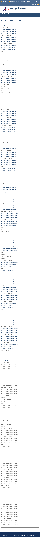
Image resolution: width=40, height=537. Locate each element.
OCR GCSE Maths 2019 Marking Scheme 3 (9, 274)
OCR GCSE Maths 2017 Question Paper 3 (9, 172)
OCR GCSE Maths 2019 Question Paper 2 (9, 105)
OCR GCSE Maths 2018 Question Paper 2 (9, 138)
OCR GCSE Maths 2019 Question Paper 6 (9, 99)
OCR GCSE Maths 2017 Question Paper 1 (9, 168)
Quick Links (34, 4)
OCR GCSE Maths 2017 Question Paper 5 (9, 162)
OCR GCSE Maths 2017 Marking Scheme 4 (9, 328)
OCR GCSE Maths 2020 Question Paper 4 (9, 70)
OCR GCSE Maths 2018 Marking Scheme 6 (9, 299)
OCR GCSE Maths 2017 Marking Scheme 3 (9, 340)
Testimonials (10, 13)
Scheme (15, 291)
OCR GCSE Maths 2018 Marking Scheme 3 (9, 307)
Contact (35, 1)
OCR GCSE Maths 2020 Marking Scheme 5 (9, 240)
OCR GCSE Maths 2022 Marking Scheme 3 (9, 209)
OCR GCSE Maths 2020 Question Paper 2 (9, 80)
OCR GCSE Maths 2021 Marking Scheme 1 (9, 221)
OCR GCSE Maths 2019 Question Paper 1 (9, 103)
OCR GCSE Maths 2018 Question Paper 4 (9, 127)
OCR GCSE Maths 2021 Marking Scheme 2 (9, 223)
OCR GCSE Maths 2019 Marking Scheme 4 (9, 262)
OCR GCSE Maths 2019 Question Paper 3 (9, 107)
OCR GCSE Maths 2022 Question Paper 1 (9, 37)
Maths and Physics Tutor (18, 8)
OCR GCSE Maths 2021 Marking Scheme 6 (9, 217)
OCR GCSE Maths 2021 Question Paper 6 (9, 49)
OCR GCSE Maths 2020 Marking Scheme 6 (9, 242)
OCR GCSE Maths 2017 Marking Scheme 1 (9, 336)
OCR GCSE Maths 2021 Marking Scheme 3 (9, 225)
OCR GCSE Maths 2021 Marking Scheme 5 (9, 215)
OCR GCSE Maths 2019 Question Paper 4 (9, 94)
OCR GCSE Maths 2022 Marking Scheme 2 (9, 207)
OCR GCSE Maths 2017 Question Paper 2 (9, 170)
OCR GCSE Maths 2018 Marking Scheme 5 (9, 297)
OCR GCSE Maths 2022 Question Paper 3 (9, 41)
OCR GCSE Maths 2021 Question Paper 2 (9, 55)
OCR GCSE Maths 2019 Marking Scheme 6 (9, 266)
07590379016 (4, 1)
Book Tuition (34, 13)
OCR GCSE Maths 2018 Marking (7, 324)
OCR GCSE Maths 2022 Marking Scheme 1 (9, 205)
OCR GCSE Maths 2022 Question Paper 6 (9, 33)
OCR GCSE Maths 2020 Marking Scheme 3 (9, 250)
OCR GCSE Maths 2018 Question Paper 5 (9, 129)
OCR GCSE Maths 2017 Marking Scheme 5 (9, 330)
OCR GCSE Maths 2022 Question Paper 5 (9, 31)
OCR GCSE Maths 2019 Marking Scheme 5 (9, 264)
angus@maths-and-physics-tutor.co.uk (17, 1)
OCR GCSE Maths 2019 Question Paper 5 (9, 96)
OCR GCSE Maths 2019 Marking (7, 291)
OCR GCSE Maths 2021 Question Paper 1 (9, 53)
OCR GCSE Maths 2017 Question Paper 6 (9, 164)
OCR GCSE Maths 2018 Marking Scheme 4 (9, 295)
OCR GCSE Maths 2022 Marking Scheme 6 (9, 201)
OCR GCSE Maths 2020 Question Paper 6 (9, 74)
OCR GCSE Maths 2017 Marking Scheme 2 (9, 338)
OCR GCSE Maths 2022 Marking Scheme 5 (9, 199)
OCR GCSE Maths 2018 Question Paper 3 (9, 140)
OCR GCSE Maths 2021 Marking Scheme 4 (9, 213)
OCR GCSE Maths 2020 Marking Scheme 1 (9, 246)
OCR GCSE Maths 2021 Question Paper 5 (9, 47)
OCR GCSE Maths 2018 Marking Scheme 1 (9, 303)
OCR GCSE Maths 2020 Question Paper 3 (9, 82)
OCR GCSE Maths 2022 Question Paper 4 (9, 29)
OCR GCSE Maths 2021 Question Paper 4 (9, 45)
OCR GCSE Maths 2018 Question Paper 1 (9, 135)
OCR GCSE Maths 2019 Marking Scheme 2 (9, 272)
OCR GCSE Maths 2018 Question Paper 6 (9, 131)
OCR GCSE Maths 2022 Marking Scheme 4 (9, 197)
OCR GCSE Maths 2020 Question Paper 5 (9, 72)
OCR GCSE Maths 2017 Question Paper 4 (9, 160)
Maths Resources (17, 13)
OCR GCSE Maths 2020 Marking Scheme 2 (9, 248)
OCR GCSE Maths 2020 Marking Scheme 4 (9, 238)
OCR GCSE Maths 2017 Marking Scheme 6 (9, 332)
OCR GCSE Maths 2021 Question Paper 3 (9, 58)
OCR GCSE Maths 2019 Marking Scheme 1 (9, 270)
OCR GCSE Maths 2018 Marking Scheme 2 (9, 305)
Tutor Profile (4, 13)
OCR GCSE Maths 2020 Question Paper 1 (9, 78)
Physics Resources (26, 13)
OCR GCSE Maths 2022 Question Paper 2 (9, 39)
